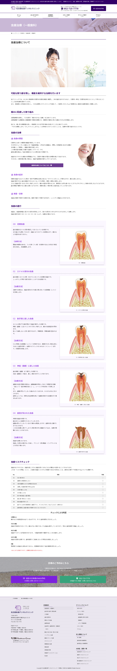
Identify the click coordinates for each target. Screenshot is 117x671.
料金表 (46, 656)
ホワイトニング (48, 641)
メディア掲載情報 (82, 623)
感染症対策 (80, 614)
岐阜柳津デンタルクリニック (83, 652)
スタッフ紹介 (80, 626)
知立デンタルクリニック (82, 657)
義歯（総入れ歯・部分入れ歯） (52, 632)
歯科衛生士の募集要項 (82, 643)
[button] (41, 165)
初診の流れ (79, 608)
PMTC (47, 629)
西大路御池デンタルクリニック (84, 660)
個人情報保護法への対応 (26, 598)
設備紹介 (80, 620)
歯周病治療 (47, 623)
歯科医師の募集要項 (81, 640)
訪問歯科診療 (48, 650)
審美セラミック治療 (49, 638)
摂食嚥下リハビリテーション (51, 653)
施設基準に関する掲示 (83, 617)
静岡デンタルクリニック (82, 654)
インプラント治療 (49, 635)
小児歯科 (47, 614)
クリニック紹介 (80, 611)
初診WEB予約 (100, 9)
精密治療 (47, 647)
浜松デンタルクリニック (82, 663)
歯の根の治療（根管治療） (51, 611)
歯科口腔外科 (48, 617)
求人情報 (79, 637)
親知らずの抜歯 (48, 620)
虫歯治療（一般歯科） (50, 608)
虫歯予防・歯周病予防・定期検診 (52, 626)
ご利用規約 (15, 598)
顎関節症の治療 (48, 644)
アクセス (79, 629)
